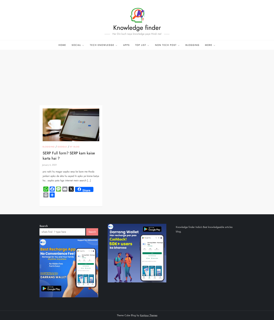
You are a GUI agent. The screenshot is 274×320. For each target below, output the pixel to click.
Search (43, 226)
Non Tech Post (166, 45)
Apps (126, 45)
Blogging (192, 45)
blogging (49, 147)
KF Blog (75, 147)
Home (62, 45)
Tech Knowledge (102, 45)
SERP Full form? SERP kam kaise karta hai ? (69, 155)
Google (62, 147)
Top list (140, 45)
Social (76, 45)
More (208, 45)
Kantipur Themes (148, 315)
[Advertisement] (137, 73)
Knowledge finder (137, 27)
